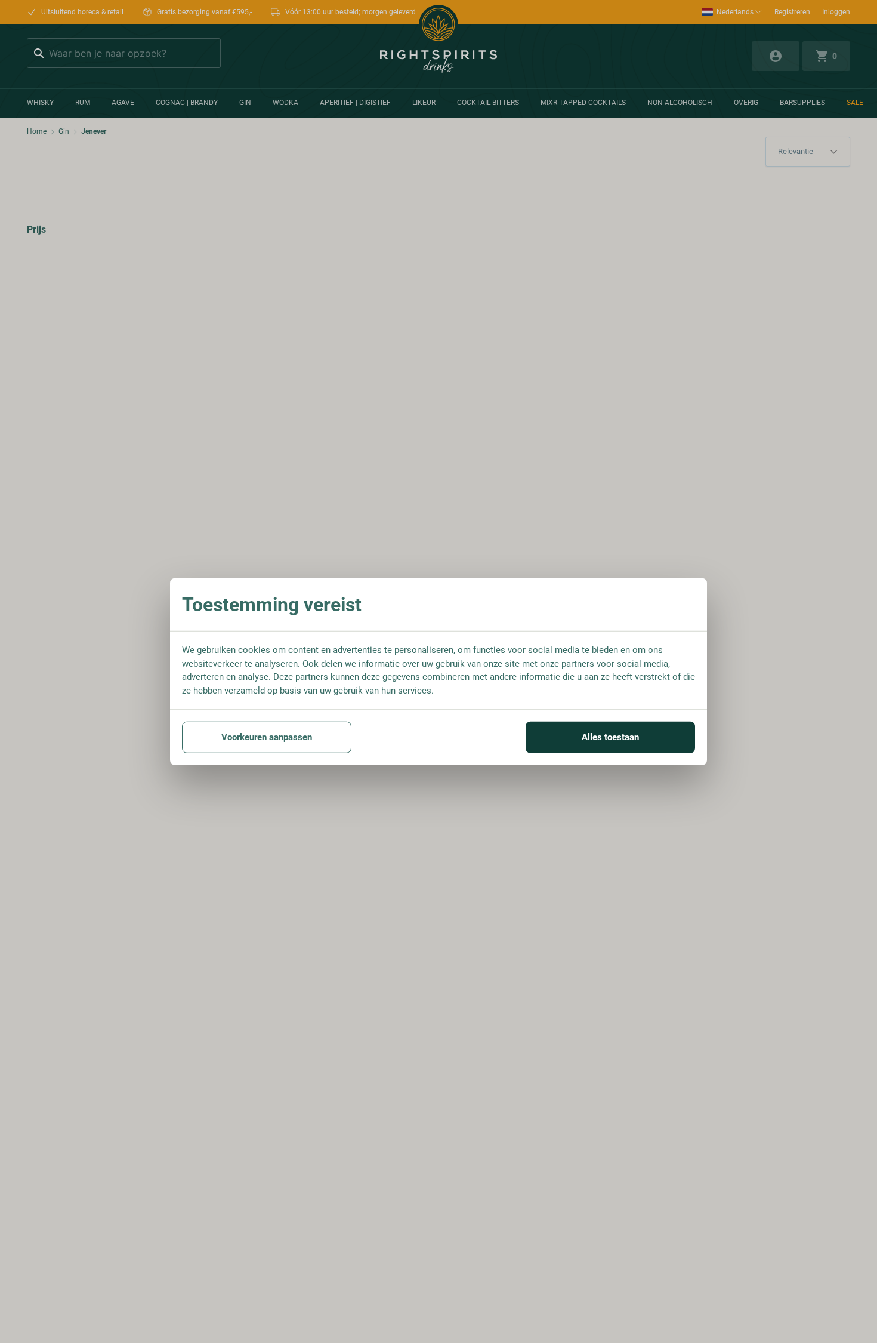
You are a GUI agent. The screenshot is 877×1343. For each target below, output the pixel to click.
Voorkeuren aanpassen (266, 737)
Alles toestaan (610, 737)
